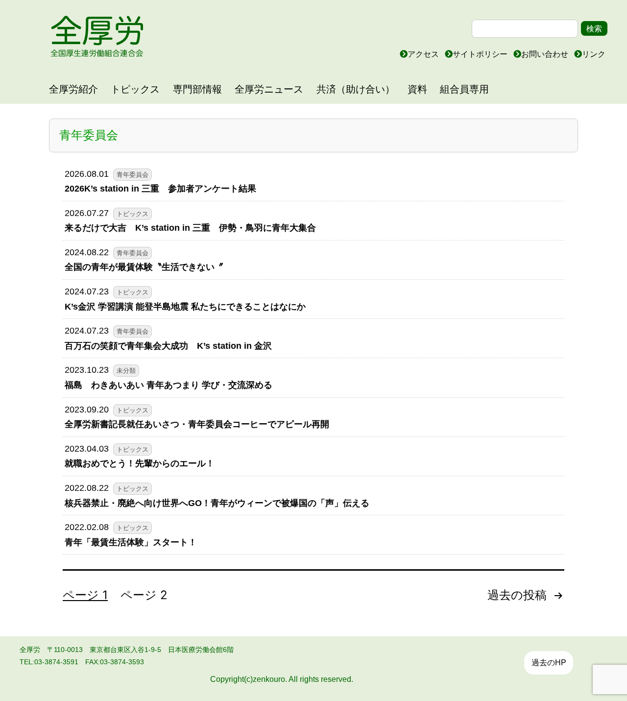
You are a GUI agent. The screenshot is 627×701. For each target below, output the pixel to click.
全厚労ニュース (269, 89)
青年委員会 (132, 174)
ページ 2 (144, 595)
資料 (417, 89)
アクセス (424, 54)
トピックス (135, 89)
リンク (593, 54)
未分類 (126, 370)
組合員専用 (464, 89)
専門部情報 (197, 89)
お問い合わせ (545, 54)
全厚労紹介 (73, 89)
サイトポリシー (481, 54)
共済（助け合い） (355, 89)
